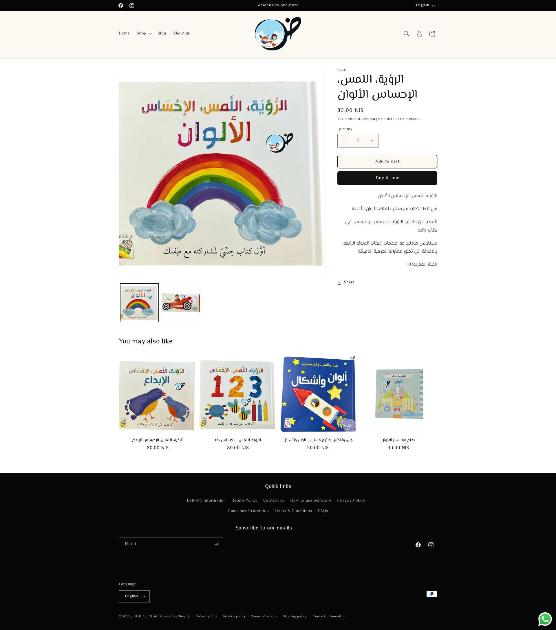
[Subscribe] (216, 544)
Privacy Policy (351, 501)
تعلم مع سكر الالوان (398, 440)
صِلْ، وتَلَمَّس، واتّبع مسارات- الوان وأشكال (318, 440)
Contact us (274, 501)
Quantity (344, 129)
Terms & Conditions (293, 511)
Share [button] (349, 283)
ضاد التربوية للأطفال (144, 616)
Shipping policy (295, 616)
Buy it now (387, 178)
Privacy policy (234, 616)
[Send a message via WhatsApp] (545, 619)
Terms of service (264, 616)
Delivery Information (206, 501)
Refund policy (206, 616)
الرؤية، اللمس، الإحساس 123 (238, 440)
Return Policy (244, 501)
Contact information (328, 616)
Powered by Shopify (175, 616)
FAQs (323, 511)
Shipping (369, 119)
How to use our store (310, 501)
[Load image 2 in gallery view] (181, 302)
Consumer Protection (248, 511)
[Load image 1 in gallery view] (139, 302)
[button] (143, 34)
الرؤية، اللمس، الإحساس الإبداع (157, 440)
